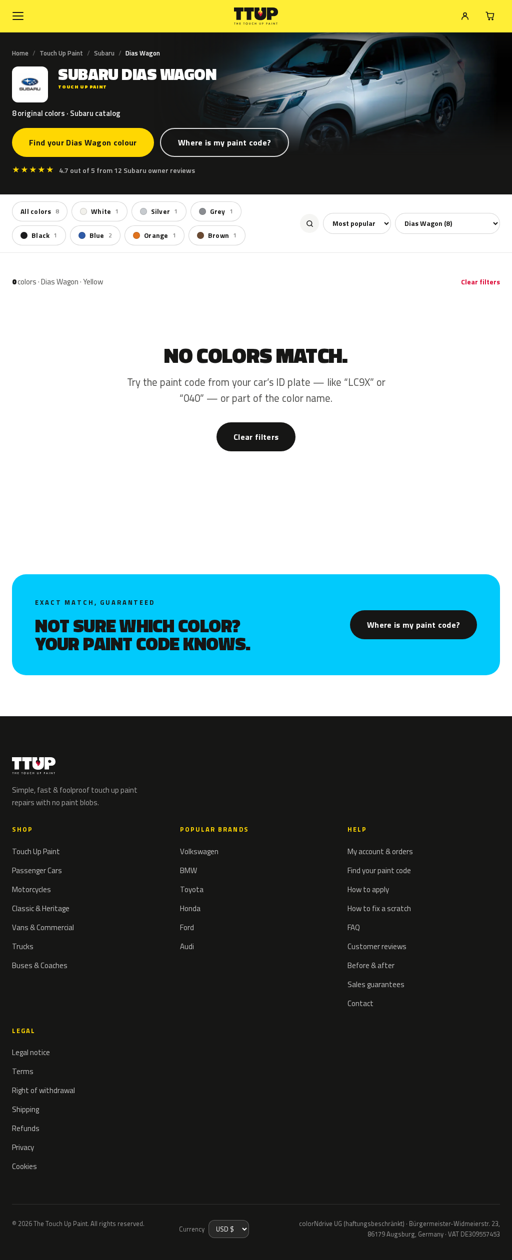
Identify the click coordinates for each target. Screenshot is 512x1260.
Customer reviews (377, 946)
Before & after (371, 965)
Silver (164, 211)
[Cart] (490, 16)
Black (45, 235)
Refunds (26, 1128)
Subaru (104, 53)
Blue (101, 235)
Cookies (24, 1166)
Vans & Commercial (43, 927)
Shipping (25, 1109)
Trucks (23, 946)
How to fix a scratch (379, 908)
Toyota (192, 889)
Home (20, 53)
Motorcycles (31, 889)
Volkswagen (199, 851)
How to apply (368, 889)
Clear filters (480, 281)
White (105, 211)
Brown (222, 235)
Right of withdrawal (43, 1090)
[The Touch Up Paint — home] (256, 16)
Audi (187, 946)
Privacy (23, 1147)
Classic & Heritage (41, 908)
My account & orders (380, 851)
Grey (221, 211)
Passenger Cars (37, 870)
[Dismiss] (44, 1239)
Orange (160, 235)
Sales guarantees (376, 984)
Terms (23, 1071)
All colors (39, 211)
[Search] (309, 223)
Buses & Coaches (40, 965)
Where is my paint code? (224, 142)
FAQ (354, 927)
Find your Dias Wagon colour (83, 142)
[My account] (465, 16)
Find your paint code (379, 870)
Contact (361, 1003)
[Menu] (18, 16)
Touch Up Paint (61, 53)
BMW (188, 870)
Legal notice (31, 1052)
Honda (190, 908)
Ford (187, 927)
